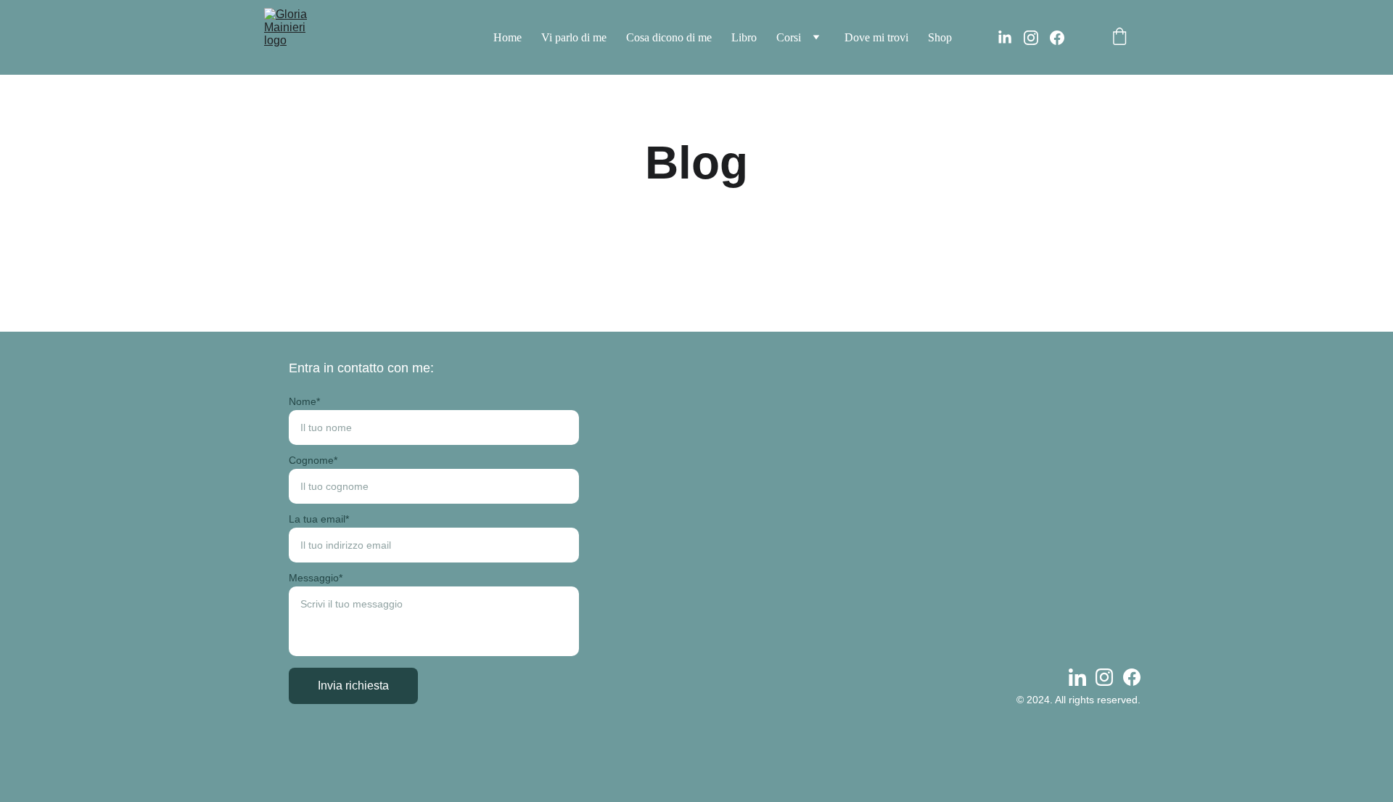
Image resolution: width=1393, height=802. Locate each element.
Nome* (304, 401)
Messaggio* (315, 578)
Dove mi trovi (876, 37)
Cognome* (313, 460)
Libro (744, 37)
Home (507, 37)
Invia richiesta (353, 685)
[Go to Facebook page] (1057, 37)
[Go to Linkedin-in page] (1011, 37)
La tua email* (319, 519)
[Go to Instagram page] (1037, 37)
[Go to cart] (1119, 38)
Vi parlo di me (574, 37)
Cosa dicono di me (669, 37)
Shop (940, 37)
